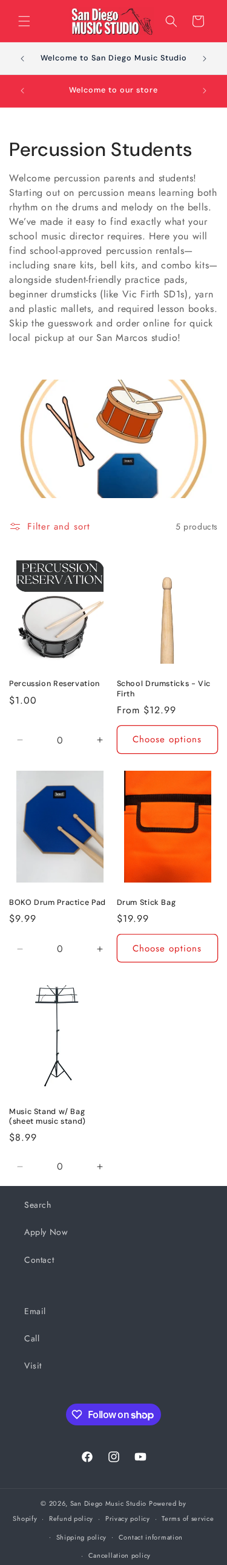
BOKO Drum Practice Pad (57, 902)
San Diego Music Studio (108, 1503)
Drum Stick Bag (146, 902)
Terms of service (188, 1518)
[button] (24, 21)
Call (31, 1338)
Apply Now (46, 1232)
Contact (39, 1260)
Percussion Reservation (54, 684)
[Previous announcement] (22, 58)
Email (35, 1311)
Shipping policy (81, 1537)
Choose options (167, 739)
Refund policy (71, 1518)
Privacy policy (127, 1518)
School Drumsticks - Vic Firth (164, 688)
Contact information (151, 1537)
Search (37, 1205)
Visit (33, 1365)
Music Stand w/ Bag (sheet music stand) (47, 1116)
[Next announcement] (204, 58)
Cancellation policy (119, 1555)
